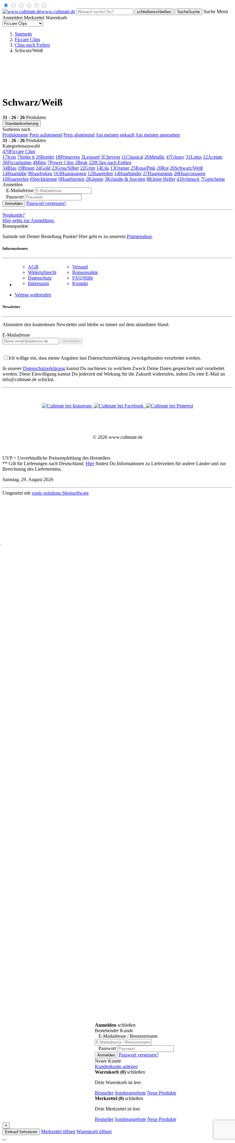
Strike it (26, 157)
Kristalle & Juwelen (125, 179)
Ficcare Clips (18, 151)
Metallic (154, 157)
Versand (80, 266)
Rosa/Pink (143, 168)
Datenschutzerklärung (44, 368)
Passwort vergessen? (46, 203)
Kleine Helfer (161, 179)
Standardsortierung (21, 123)
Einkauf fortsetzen (21, 1131)
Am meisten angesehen (157, 134)
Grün (87, 168)
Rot (163, 168)
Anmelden (14, 203)
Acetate (212, 157)
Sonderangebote (130, 1092)
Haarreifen (100, 173)
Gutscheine (213, 179)
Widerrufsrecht (42, 272)
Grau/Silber (65, 168)
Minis (39, 162)
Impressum (38, 283)
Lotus (194, 157)
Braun (26, 168)
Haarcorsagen (189, 173)
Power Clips (60, 162)
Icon (9, 157)
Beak (81, 162)
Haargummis (158, 173)
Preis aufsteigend (45, 134)
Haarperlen (15, 179)
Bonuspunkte (85, 272)
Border (45, 157)
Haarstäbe (14, 173)
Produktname (15, 134)
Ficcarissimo (17, 162)
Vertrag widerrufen (33, 294)
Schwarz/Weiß (186, 168)
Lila (102, 168)
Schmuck (188, 179)
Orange (119, 168)
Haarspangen (70, 173)
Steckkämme (43, 179)
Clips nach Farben (110, 162)
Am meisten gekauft (114, 134)
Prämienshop (139, 236)
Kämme (94, 179)
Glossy (175, 157)
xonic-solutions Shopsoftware (60, 493)
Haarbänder (128, 173)
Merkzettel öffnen (58, 1131)
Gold (43, 168)
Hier (90, 463)
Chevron (110, 157)
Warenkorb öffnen (94, 1131)
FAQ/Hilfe (82, 277)
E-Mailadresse (16, 335)
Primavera (67, 157)
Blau (9, 168)
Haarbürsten (71, 179)
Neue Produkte (161, 1092)
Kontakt (80, 283)
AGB (33, 266)
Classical (132, 157)
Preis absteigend (79, 134)
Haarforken (40, 173)
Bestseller (104, 1092)
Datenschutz (40, 277)
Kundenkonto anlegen (116, 1066)
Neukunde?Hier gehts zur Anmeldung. (28, 217)
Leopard (90, 157)
